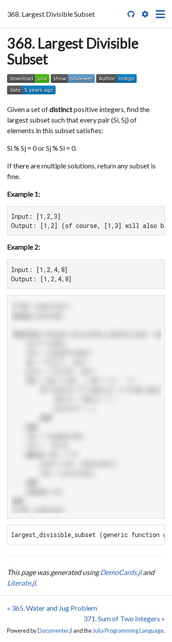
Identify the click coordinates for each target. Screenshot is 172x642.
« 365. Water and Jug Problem (52, 608)
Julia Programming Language (128, 630)
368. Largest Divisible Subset (72, 50)
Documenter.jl (54, 630)
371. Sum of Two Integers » (124, 618)
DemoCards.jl (121, 572)
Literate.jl (21, 583)
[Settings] (145, 14)
